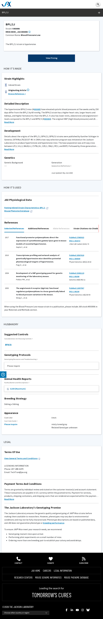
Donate (50, 563)
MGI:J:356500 (74, 258)
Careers (47, 570)
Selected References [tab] (14, 228)
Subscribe (83, 563)
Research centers (23, 577)
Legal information (63, 570)
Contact (18, 563)
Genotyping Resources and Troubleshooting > (21, 359)
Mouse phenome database (76, 577)
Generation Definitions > (61, 166)
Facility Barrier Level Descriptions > (16, 383)
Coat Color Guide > (11, 421)
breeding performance (53, 523)
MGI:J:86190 (74, 291)
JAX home (35, 570)
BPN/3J (8, 344)
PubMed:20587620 (76, 255)
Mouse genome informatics (48, 577)
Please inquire (10, 424)
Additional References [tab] (38, 228)
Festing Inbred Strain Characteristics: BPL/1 (24, 207)
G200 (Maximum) (18, 388)
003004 (47, 119)
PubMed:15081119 (76, 273)
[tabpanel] (51, 267)
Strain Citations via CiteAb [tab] (85, 228)
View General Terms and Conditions (21, 458)
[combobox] (25, 613)
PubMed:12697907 (76, 288)
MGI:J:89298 (74, 276)
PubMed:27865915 (76, 237)
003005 (37, 109)
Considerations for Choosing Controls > (18, 339)
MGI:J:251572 (74, 241)
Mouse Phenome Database (16, 211)
